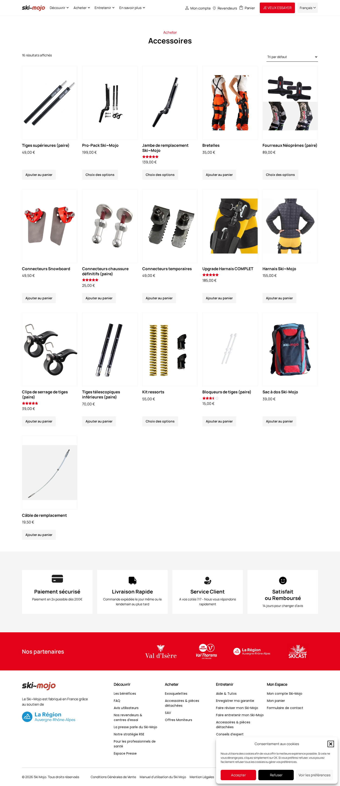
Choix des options (100, 174)
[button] (330, 744)
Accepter (238, 775)
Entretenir (103, 7)
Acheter (80, 7)
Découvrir (57, 7)
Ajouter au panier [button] (38, 174)
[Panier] (241, 7)
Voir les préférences (315, 775)
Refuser (276, 775)
